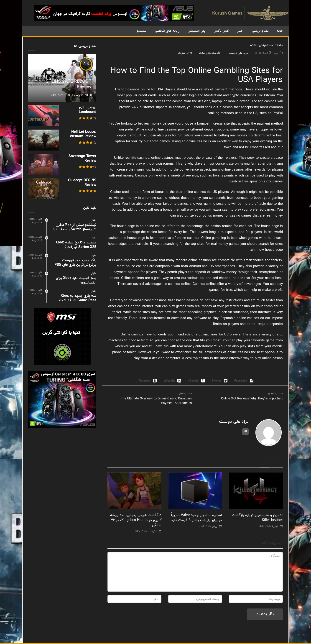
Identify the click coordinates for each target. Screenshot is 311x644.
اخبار (240, 31)
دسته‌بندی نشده (261, 45)
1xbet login (188, 95)
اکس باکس (221, 31)
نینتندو (142, 31)
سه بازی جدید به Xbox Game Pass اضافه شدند (77, 298)
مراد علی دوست (238, 53)
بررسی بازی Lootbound (87, 110)
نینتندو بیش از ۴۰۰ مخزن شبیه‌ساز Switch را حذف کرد (74, 227)
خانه (280, 31)
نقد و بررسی (260, 31)
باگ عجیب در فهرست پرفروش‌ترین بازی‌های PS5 (75, 262)
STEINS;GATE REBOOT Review (68, 84)
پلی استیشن (196, 31)
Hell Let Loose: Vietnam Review (83, 134)
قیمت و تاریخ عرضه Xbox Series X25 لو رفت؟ (76, 245)
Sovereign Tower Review (82, 158)
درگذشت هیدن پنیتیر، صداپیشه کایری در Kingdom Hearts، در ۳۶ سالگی (135, 520)
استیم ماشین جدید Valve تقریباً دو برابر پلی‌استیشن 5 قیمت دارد (196, 518)
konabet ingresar (210, 123)
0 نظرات (185, 53)
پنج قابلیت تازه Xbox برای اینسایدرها (76, 280)
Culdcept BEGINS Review (82, 182)
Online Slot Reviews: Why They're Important (252, 398)
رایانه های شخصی (167, 31)
